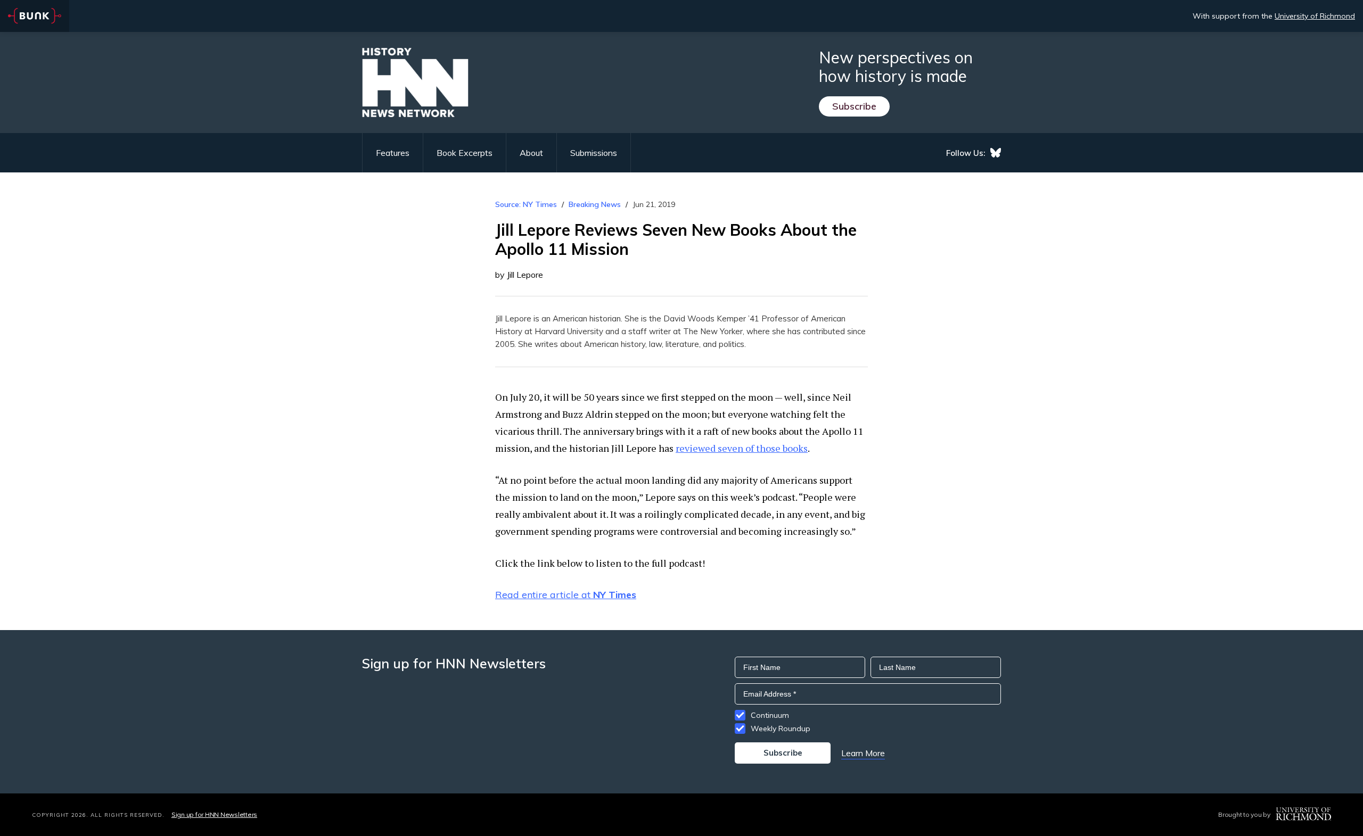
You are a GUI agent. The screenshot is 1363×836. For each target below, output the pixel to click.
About (531, 152)
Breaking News (595, 204)
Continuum (770, 715)
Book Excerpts (464, 152)
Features (392, 152)
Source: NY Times (526, 204)
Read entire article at (565, 595)
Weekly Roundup (780, 728)
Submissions (593, 152)
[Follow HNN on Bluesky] (995, 152)
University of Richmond (1315, 16)
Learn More (863, 753)
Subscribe (854, 106)
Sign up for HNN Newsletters (214, 814)
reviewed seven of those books (742, 448)
